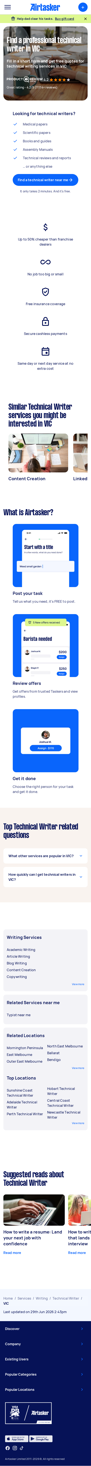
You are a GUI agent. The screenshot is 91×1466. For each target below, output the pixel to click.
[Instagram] (15, 1448)
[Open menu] (7, 7)
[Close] (85, 19)
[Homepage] (45, 7)
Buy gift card (64, 19)
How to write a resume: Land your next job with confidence (32, 1238)
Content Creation (27, 478)
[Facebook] (7, 1448)
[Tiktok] (21, 1448)
